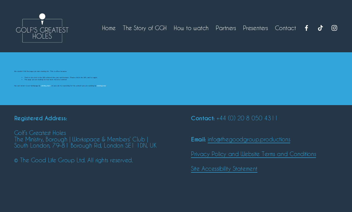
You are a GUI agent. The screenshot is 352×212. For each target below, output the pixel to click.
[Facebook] (306, 27)
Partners (226, 27)
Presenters (255, 27)
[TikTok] (320, 27)
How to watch (191, 27)
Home (109, 27)
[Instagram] (334, 27)
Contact (285, 27)
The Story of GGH (145, 27)
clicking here (45, 86)
